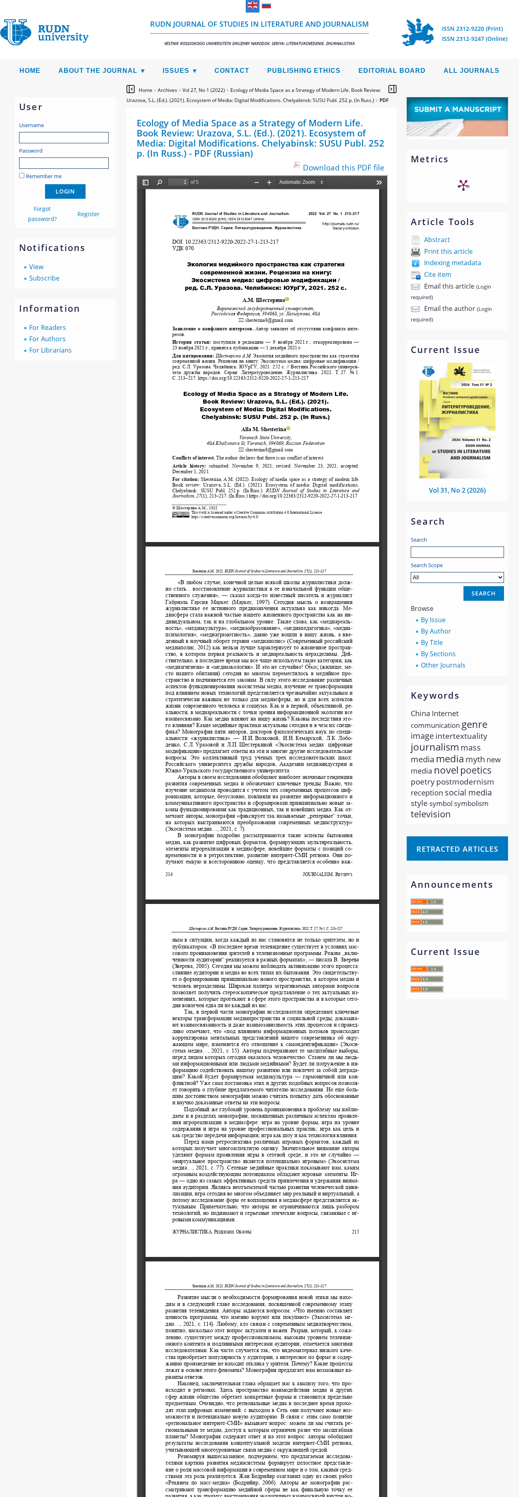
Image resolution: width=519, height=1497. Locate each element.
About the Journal (97, 70)
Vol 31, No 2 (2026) (457, 490)
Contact (231, 70)
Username (31, 125)
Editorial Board (392, 70)
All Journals (472, 70)
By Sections (438, 653)
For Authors (47, 338)
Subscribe (44, 278)
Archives (167, 90)
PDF (384, 100)
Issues (176, 70)
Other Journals (443, 665)
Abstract (437, 239)
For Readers (47, 327)
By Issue (433, 619)
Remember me (44, 176)
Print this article (448, 251)
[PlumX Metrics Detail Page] (463, 185)
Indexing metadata (452, 262)
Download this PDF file (343, 167)
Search (419, 539)
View (36, 266)
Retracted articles (457, 849)
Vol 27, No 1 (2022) (203, 90)
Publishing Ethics (304, 70)
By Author (436, 631)
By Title (432, 642)
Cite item (437, 274)
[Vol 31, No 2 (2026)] (457, 476)
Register (88, 214)
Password (31, 150)
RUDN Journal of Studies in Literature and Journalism (259, 32)
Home (30, 70)
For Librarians (50, 350)
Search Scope (427, 565)
